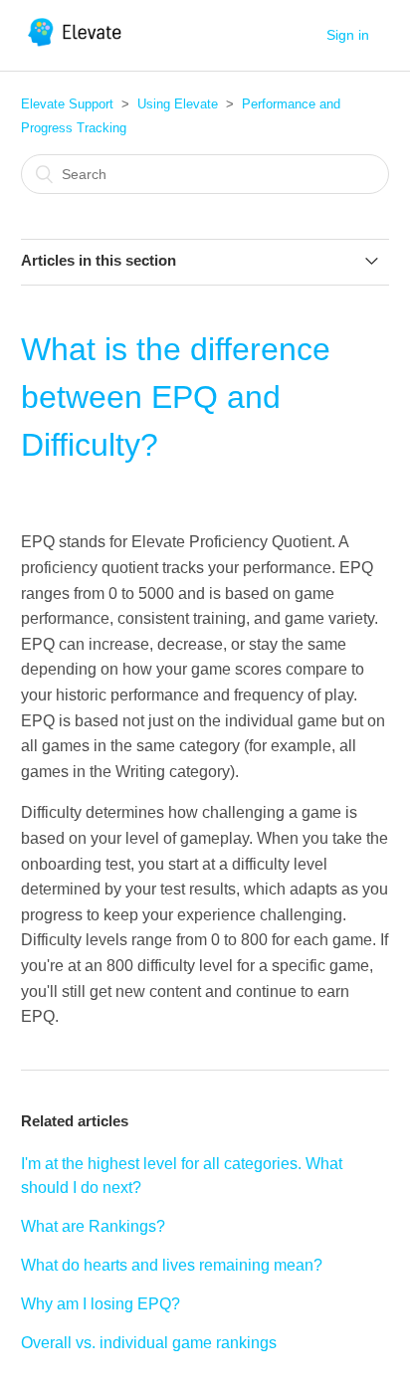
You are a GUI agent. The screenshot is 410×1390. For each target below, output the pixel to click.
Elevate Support (67, 104)
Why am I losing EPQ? (100, 1303)
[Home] (76, 45)
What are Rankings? (93, 1226)
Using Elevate (177, 104)
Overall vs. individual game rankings (149, 1342)
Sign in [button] (347, 35)
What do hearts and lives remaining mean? (171, 1265)
